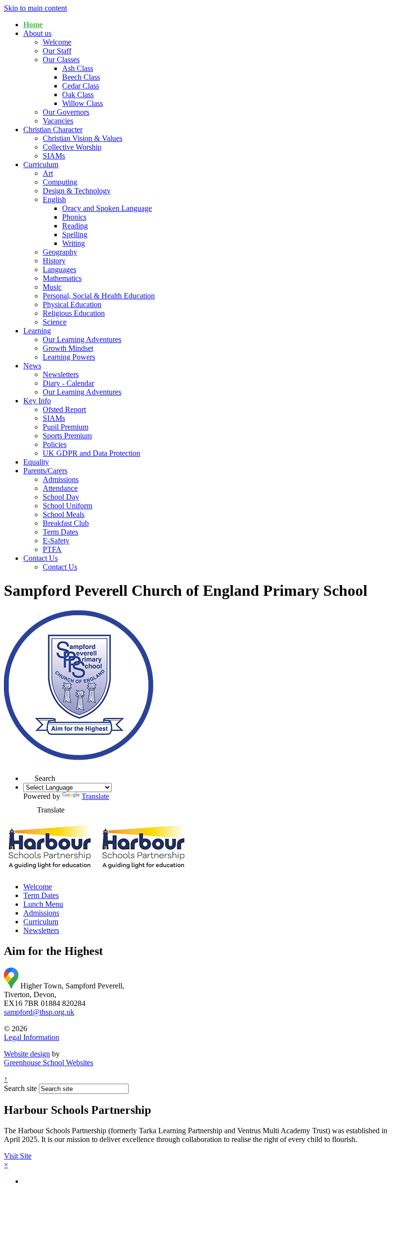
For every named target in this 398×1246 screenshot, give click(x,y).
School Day (61, 497)
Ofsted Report (64, 409)
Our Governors (66, 112)
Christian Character (53, 129)
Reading (75, 226)
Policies (54, 444)
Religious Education (74, 313)
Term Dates (60, 532)
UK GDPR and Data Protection (91, 453)
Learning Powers (69, 357)
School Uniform (67, 506)
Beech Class (81, 77)
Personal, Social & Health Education (99, 296)
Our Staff (57, 51)
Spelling (74, 234)
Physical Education (72, 304)
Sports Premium (67, 436)
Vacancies (58, 121)
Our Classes (61, 59)
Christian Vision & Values (82, 138)
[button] (28, 775)
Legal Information (31, 1037)
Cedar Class (80, 86)
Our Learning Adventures (82, 339)
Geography (60, 252)
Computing (60, 182)
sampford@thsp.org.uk (39, 1012)
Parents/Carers (45, 471)
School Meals (63, 514)
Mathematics (62, 278)
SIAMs (54, 156)
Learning (37, 331)
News (32, 366)
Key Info (37, 401)
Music (52, 287)
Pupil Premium (65, 427)
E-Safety (56, 540)
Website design (27, 1054)
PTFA (52, 549)
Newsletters (61, 374)
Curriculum (40, 164)
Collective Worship (72, 147)
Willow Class (82, 103)
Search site (20, 1088)
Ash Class (77, 68)
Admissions (61, 479)
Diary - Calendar (68, 383)
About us (37, 33)
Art (48, 173)
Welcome (57, 42)
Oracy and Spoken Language (107, 208)
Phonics (74, 217)
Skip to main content (35, 8)
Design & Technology (77, 191)
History (54, 261)
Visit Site (18, 1156)
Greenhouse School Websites (48, 1062)
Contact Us (40, 558)
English (54, 199)
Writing (73, 243)
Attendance (60, 488)
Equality (36, 462)
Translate (95, 796)
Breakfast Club (66, 523)
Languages (59, 269)
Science (54, 322)
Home (33, 24)
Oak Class (78, 94)
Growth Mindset (68, 348)
